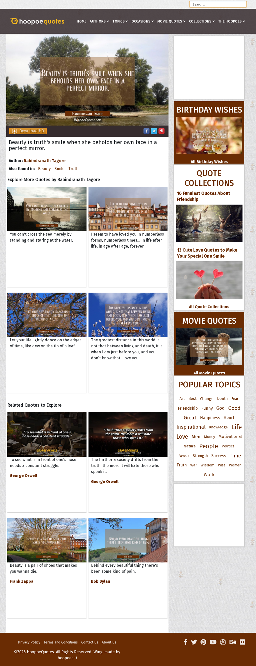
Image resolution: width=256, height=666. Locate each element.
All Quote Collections (209, 306)
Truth (73, 168)
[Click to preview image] (87, 80)
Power (183, 455)
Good (234, 408)
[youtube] (213, 642)
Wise (222, 465)
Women (235, 465)
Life (236, 427)
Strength (200, 455)
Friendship (188, 408)
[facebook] (186, 642)
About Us (109, 642)
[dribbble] (223, 642)
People (208, 446)
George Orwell (23, 475)
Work (209, 474)
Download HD (32, 131)
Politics (228, 446)
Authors (98, 21)
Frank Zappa (22, 581)
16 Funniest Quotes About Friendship (203, 196)
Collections (200, 21)
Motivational (230, 436)
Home (81, 21)
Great (190, 418)
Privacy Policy (29, 642)
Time (235, 456)
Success (218, 455)
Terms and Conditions (61, 642)
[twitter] (194, 642)
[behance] (233, 642)
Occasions (141, 21)
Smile (59, 168)
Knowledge (218, 427)
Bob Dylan (100, 581)
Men (196, 436)
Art (182, 398)
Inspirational (191, 427)
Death (222, 398)
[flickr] (242, 642)
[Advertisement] (209, 67)
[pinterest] (203, 642)
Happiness (210, 417)
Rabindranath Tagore (45, 160)
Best (192, 398)
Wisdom (207, 465)
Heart (229, 417)
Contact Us (89, 642)
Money (209, 436)
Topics (118, 21)
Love (182, 436)
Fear (234, 398)
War (193, 465)
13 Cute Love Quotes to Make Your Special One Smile (207, 253)
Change (207, 398)
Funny (207, 408)
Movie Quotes (169, 21)
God (220, 408)
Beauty (44, 168)
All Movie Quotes (209, 373)
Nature (190, 446)
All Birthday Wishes (209, 161)
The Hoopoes (230, 21)
